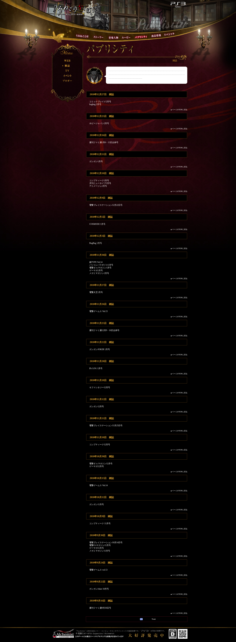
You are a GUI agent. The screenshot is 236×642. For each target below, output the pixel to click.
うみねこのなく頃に (75, 9)
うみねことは (82, 36)
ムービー (126, 37)
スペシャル (169, 34)
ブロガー (67, 80)
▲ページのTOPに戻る (178, 110)
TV (67, 70)
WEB (67, 60)
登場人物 (113, 37)
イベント (67, 75)
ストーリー (98, 37)
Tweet (154, 619)
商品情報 (156, 35)
